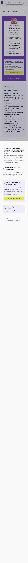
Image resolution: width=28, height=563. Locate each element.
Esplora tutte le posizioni (13, 220)
